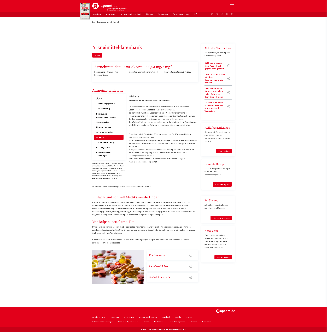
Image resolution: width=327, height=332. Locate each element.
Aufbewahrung (103, 108)
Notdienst (97, 14)
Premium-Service (98, 317)
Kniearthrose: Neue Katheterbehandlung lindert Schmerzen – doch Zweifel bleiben (214, 92)
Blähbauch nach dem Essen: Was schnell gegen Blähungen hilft (214, 66)
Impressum (115, 317)
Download (166, 317)
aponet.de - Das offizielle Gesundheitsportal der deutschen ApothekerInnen (109, 7)
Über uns (193, 322)
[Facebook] (211, 14)
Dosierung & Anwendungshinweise (106, 115)
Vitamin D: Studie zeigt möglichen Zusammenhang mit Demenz (215, 78)
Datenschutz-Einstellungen (102, 322)
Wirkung (100, 137)
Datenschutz (129, 317)
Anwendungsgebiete (105, 103)
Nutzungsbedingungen (148, 317)
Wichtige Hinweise (104, 132)
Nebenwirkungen (103, 127)
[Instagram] (222, 14)
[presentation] (196, 14)
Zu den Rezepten (222, 184)
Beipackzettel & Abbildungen (103, 154)
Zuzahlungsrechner (181, 14)
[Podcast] (227, 14)
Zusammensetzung (105, 142)
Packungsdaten (103, 147)
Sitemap (189, 317)
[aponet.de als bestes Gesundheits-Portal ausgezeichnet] (85, 11)
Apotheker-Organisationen (128, 322)
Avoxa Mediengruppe (177, 322)
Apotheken (111, 14)
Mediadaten (158, 322)
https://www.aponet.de (225, 311)
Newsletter (163, 14)
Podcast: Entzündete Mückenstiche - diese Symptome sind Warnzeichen (214, 106)
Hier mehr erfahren (221, 218)
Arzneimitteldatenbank (131, 14)
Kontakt (178, 317)
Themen (149, 14)
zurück (97, 55)
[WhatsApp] (216, 14)
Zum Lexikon (224, 151)
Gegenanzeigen (103, 122)
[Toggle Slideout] (232, 5)
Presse (146, 322)
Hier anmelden (223, 257)
